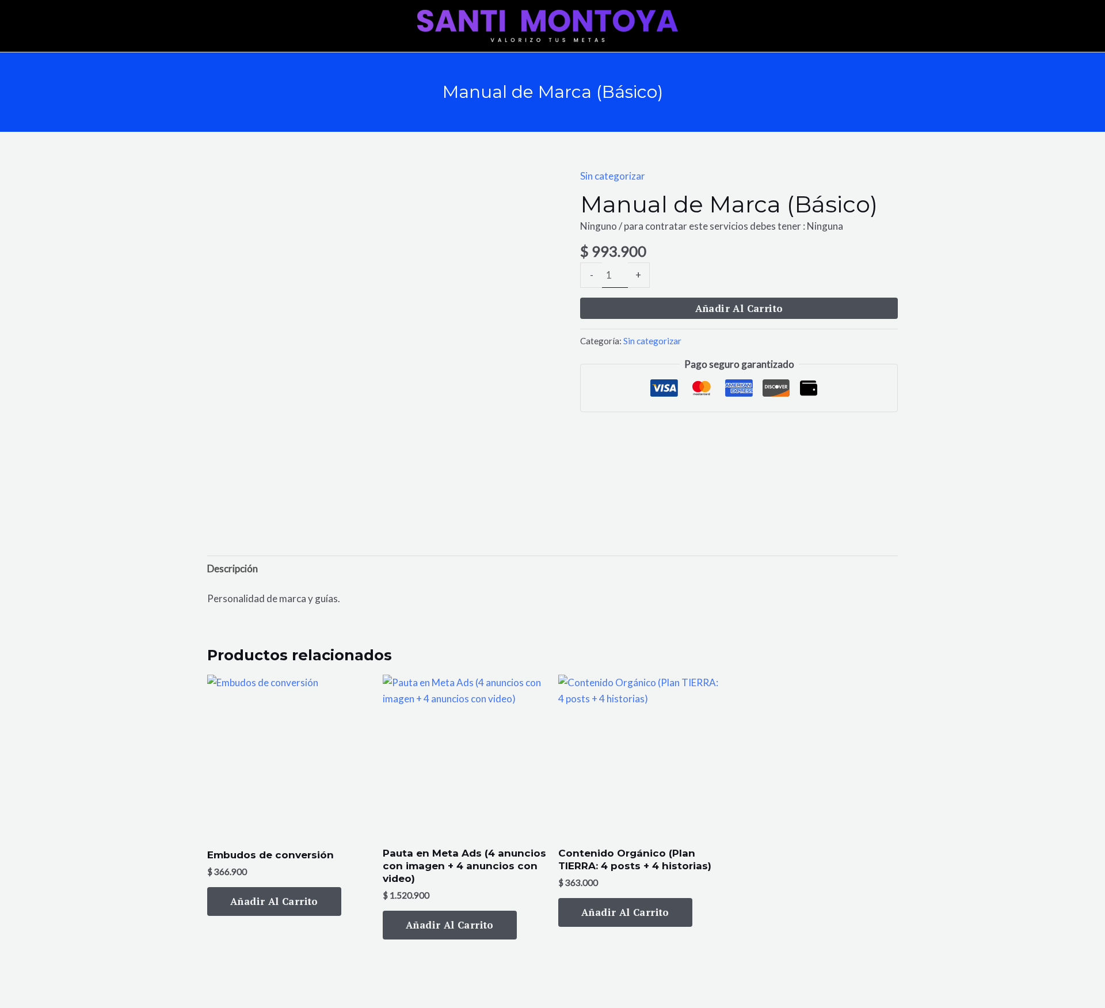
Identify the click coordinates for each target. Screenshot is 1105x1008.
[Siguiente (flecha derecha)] (1085, 503)
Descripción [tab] (232, 568)
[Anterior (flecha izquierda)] (20, 503)
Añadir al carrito (739, 308)
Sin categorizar (612, 176)
